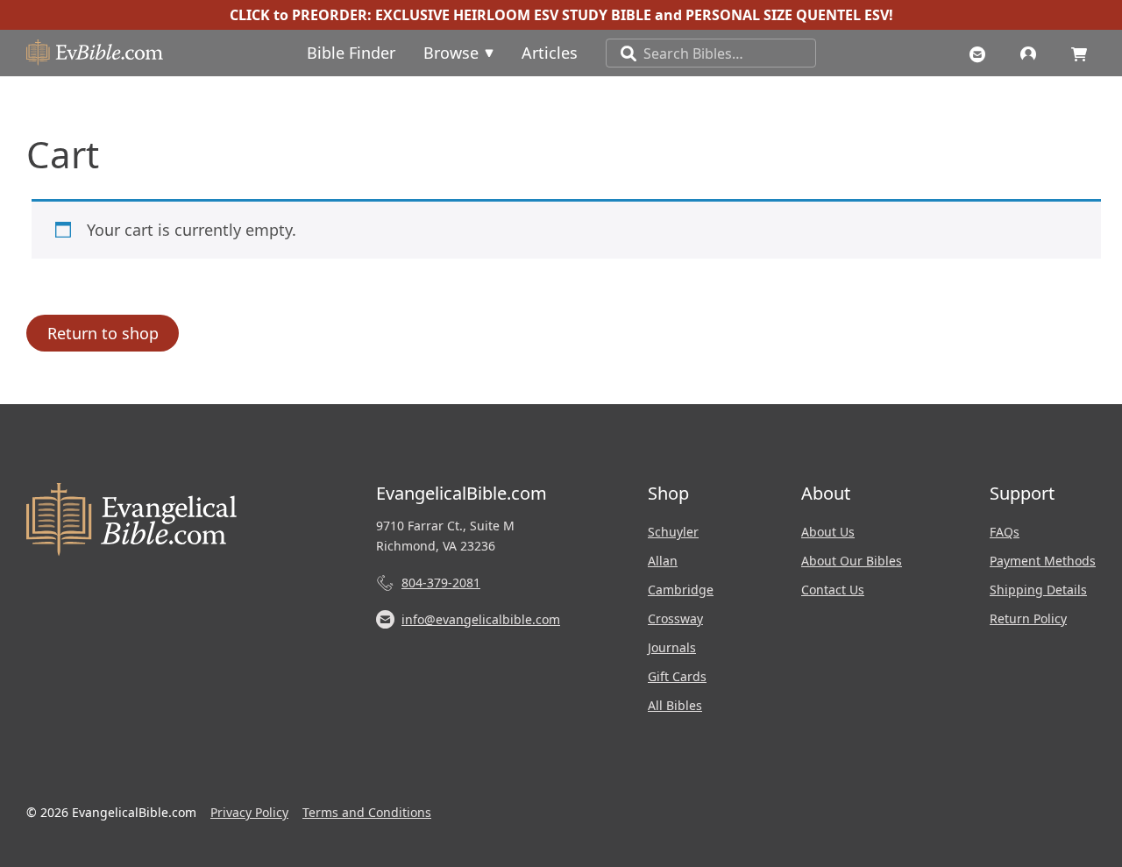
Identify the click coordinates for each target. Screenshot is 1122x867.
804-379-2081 (440, 582)
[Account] (1032, 52)
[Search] (621, 53)
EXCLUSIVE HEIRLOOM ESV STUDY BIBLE (513, 15)
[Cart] (1083, 52)
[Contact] (981, 52)
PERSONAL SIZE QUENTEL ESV (787, 15)
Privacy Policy (249, 812)
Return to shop (103, 333)
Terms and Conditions (366, 812)
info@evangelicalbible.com (480, 619)
